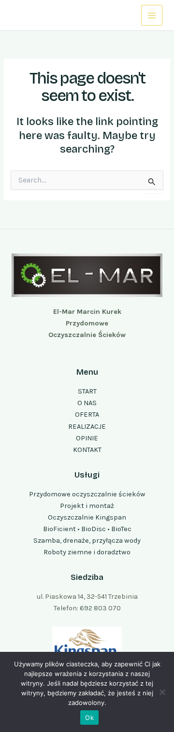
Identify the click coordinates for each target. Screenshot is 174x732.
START (87, 391)
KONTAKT (87, 450)
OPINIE (87, 438)
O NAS (87, 403)
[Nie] (162, 692)
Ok (89, 717)
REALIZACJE (87, 426)
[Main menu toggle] (151, 15)
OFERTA (87, 414)
